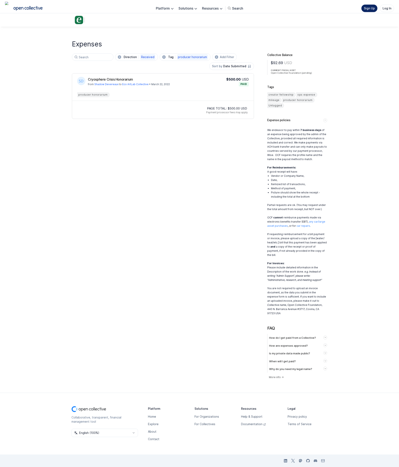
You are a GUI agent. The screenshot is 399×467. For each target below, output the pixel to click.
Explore (153, 424)
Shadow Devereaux (106, 84)
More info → (276, 377)
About (152, 431)
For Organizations (207, 416)
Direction (139, 57)
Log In (387, 8)
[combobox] (231, 66)
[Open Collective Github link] (308, 461)
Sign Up (369, 8)
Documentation (251, 424)
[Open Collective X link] (293, 461)
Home (152, 416)
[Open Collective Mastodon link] (300, 461)
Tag (187, 57)
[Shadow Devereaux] (81, 81)
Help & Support (251, 416)
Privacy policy (297, 416)
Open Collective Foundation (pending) (291, 72)
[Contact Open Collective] (323, 461)
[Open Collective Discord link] (315, 461)
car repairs (303, 225)
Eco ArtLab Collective (135, 84)
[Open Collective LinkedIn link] (285, 461)
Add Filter (227, 57)
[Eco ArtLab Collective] (80, 20)
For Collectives (205, 424)
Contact (153, 439)
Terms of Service (300, 424)
